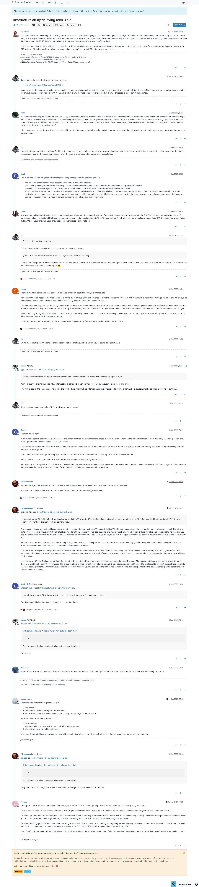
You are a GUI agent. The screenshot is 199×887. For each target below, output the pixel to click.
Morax (23, 366)
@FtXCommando (35, 584)
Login (27, 871)
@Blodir (32, 620)
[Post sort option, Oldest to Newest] (168, 25)
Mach (23, 113)
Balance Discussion (22, 25)
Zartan (23, 211)
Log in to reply (179, 25)
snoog (23, 289)
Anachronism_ (26, 699)
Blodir (23, 174)
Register (18, 871)
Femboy (24, 802)
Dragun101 (25, 668)
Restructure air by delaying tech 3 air (47, 369)
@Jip (31, 366)
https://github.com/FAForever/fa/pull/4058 (44, 85)
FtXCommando (27, 482)
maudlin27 (25, 32)
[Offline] (16, 33)
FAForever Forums (22, 2)
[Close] (184, 853)
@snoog (39, 508)
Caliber (23, 430)
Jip (22, 76)
